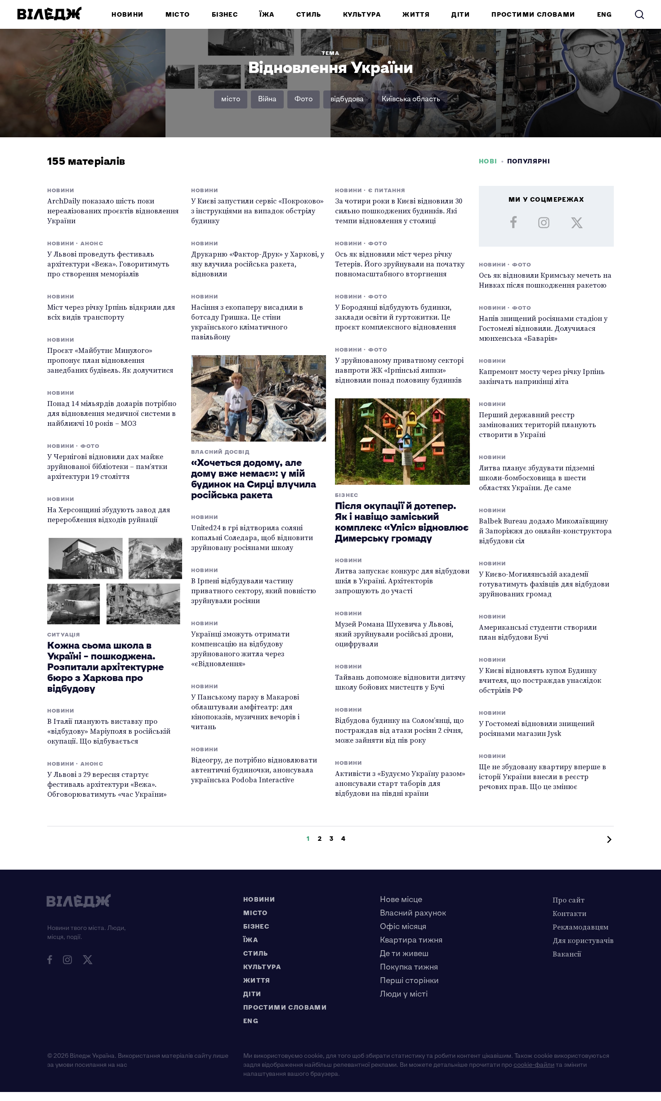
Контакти (569, 913)
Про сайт (569, 900)
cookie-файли (534, 1065)
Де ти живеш (404, 953)
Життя (416, 14)
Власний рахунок (413, 913)
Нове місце (401, 899)
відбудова (347, 99)
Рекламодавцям (580, 927)
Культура (362, 14)
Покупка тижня (409, 967)
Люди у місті (404, 994)
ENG (604, 14)
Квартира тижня (411, 940)
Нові (488, 161)
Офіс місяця (403, 926)
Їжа (266, 14)
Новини (127, 14)
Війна (267, 99)
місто (230, 99)
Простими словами (533, 14)
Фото (304, 99)
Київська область (411, 99)
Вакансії (567, 954)
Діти (460, 14)
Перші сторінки (409, 980)
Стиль (309, 14)
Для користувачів (583, 940)
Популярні (528, 161)
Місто (177, 14)
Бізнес (225, 14)
